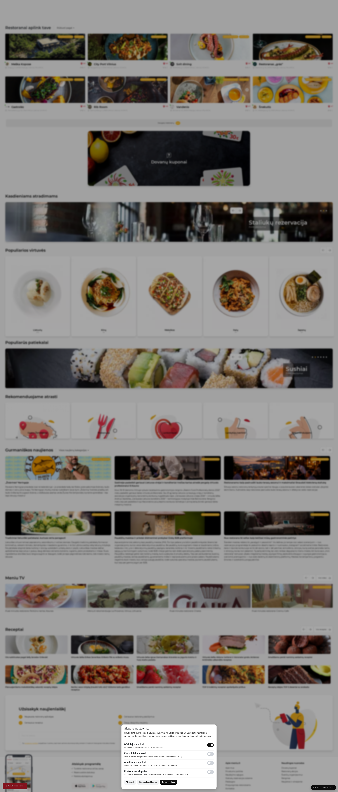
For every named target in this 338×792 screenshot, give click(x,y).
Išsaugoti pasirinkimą (148, 782)
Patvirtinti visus (168, 782)
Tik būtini (130, 782)
